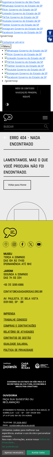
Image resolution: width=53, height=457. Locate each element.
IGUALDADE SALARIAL (16, 343)
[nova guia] (12, 41)
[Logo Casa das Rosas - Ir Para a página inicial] (8, 117)
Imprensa (9, 313)
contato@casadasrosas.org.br (23, 291)
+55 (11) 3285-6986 (14, 284)
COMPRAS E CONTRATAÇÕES (20, 325)
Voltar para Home (17, 185)
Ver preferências (10, 446)
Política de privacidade (18, 350)
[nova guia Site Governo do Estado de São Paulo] (20, 1)
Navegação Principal (26, 92)
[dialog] (26, 442)
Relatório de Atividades (19, 331)
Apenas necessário (14, 452)
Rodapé (26, 96)
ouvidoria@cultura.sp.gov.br (22, 425)
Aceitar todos (38, 452)
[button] (26, 50)
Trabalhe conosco (15, 319)
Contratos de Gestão (17, 337)
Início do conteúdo (24, 88)
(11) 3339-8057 (20, 422)
